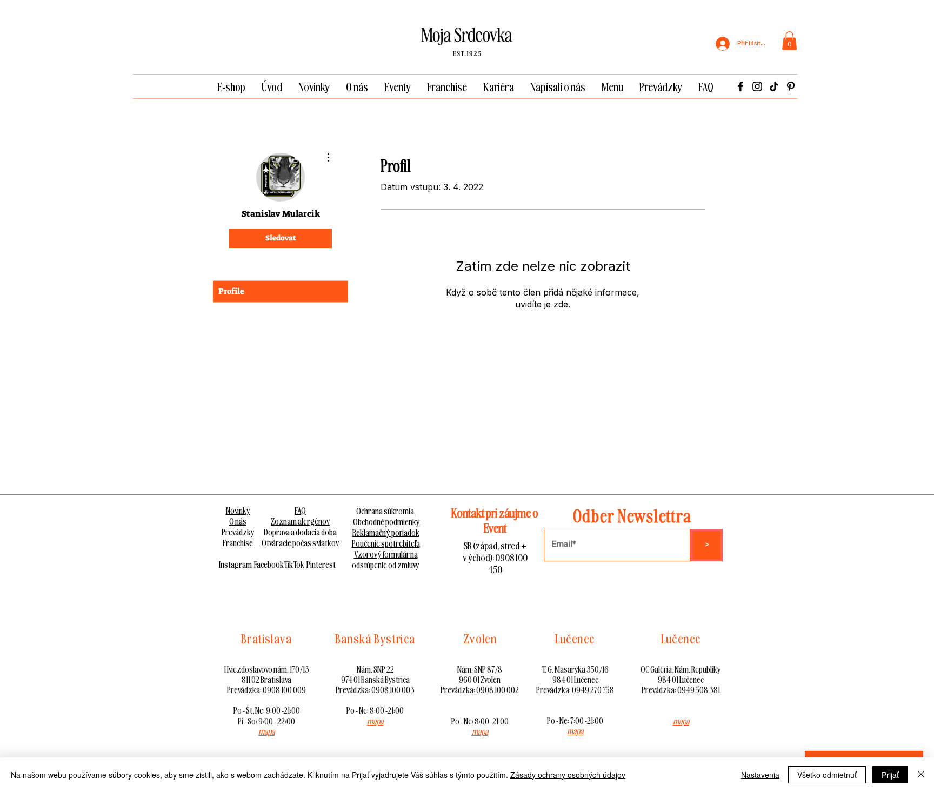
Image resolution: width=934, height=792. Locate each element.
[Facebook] (740, 86)
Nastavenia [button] (760, 774)
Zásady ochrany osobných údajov (567, 774)
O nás (237, 521)
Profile (231, 291)
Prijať (890, 774)
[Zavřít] (921, 774)
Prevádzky (238, 532)
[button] (789, 40)
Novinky (238, 510)
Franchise (238, 543)
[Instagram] (757, 86)
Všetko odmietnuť (827, 774)
